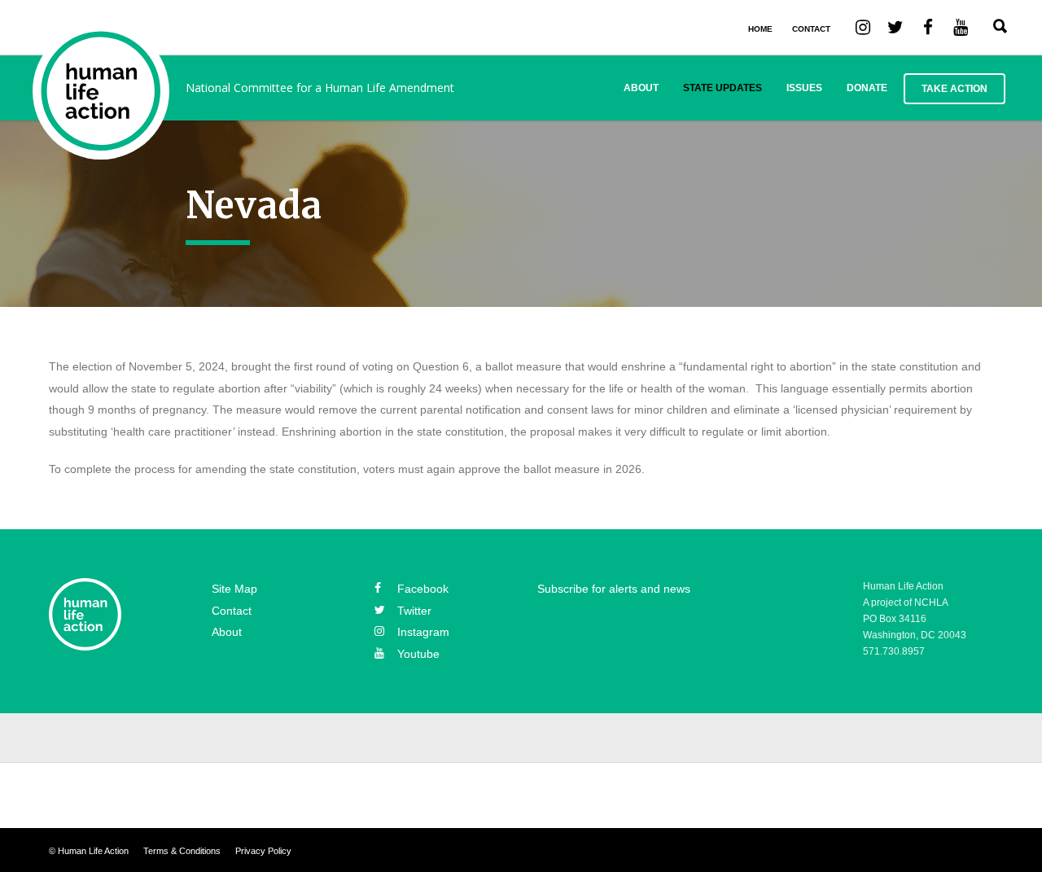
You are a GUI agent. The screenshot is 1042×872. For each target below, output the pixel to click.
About (641, 88)
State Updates (722, 88)
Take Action (954, 88)
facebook (423, 588)
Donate (867, 88)
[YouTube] (960, 26)
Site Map (234, 588)
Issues (804, 88)
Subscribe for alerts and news (613, 588)
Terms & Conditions (182, 851)
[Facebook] (928, 26)
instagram (423, 631)
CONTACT (811, 28)
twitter (414, 610)
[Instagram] (863, 26)
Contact (232, 610)
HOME (760, 28)
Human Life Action (93, 851)
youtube (418, 653)
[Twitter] (895, 26)
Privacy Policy (263, 851)
